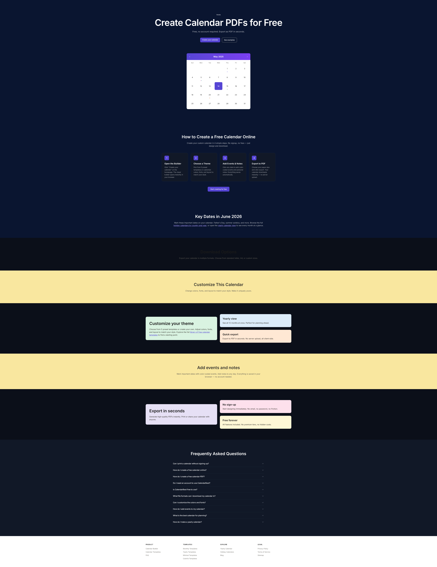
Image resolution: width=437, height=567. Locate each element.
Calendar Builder (152, 549)
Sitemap (261, 555)
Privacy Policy (263, 549)
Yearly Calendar (226, 549)
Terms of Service (264, 552)
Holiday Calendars (227, 552)
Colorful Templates (190, 558)
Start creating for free (218, 189)
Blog (222, 555)
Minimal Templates (190, 555)
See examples (229, 40)
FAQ (147, 555)
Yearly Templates (189, 552)
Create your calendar (210, 40)
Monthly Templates (190, 549)
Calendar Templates (153, 552)
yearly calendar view (227, 225)
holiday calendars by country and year (190, 225)
